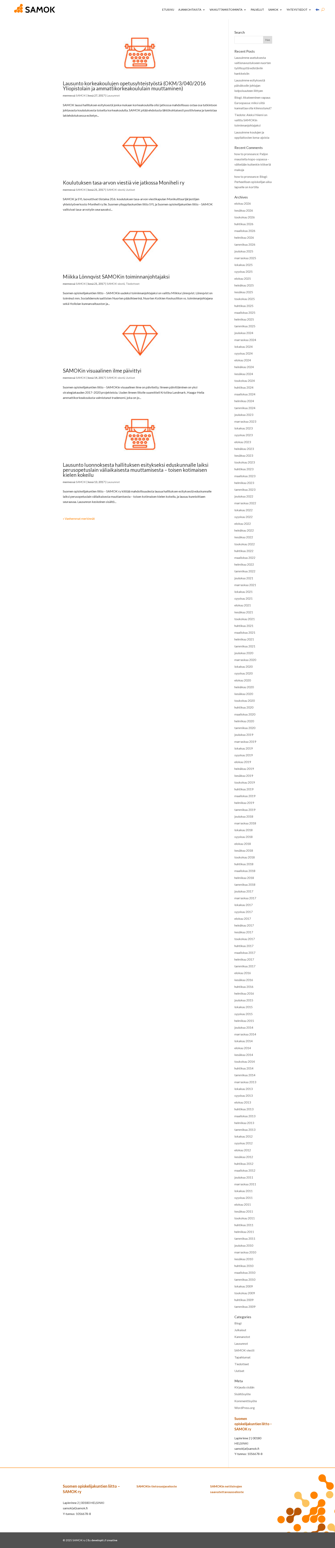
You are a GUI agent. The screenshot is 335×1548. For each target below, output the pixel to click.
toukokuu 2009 (244, 1293)
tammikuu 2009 (244, 1306)
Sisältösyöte (242, 1394)
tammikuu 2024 (244, 408)
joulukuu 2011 (243, 1177)
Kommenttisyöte (245, 1401)
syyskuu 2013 (243, 1095)
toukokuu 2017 (244, 939)
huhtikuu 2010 (243, 1266)
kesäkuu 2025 (243, 292)
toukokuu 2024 (244, 380)
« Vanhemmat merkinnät (79, 518)
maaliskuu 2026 (244, 230)
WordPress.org (244, 1408)
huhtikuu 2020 (243, 707)
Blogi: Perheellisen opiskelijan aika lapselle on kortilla (253, 182)
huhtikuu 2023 (243, 469)
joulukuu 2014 (243, 1027)
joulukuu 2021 (243, 578)
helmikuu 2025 (244, 319)
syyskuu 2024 (243, 353)
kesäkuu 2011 (243, 1211)
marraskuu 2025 (245, 258)
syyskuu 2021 (243, 598)
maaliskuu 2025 (244, 312)
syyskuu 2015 (243, 1014)
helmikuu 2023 (244, 483)
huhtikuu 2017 (243, 946)
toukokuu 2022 (244, 544)
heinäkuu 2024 (244, 367)
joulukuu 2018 (243, 816)
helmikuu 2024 (244, 401)
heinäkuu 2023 (244, 448)
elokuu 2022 (242, 523)
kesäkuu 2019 (243, 775)
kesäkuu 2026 (243, 210)
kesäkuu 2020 (243, 694)
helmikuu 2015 (244, 1020)
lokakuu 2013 (243, 1089)
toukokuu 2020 (244, 700)
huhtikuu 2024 (243, 387)
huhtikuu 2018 (243, 864)
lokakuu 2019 (243, 748)
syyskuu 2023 (243, 435)
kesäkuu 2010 (243, 1259)
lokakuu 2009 (243, 1286)
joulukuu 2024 (243, 333)
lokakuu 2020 (243, 666)
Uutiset (130, 189)
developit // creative (104, 1540)
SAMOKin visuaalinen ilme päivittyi (102, 371)
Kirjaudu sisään (244, 1387)
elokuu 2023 (242, 442)
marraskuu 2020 (245, 660)
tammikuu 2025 (244, 326)
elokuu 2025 (242, 278)
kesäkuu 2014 (243, 1055)
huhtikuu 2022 (243, 551)
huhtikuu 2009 (243, 1300)
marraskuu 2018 (245, 823)
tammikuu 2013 (244, 1129)
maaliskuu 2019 (244, 796)
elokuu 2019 (242, 762)
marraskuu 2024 (245, 340)
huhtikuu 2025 (243, 306)
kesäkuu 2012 (243, 1157)
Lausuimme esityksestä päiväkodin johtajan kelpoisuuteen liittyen (249, 85)
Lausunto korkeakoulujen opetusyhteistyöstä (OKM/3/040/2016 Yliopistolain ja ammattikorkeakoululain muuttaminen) (134, 85)
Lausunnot (113, 95)
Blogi (238, 1323)
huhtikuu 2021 (243, 625)
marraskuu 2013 (245, 1082)
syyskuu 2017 (243, 912)
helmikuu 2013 (244, 1123)
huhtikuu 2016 (243, 986)
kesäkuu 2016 (243, 980)
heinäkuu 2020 (244, 687)
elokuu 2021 (242, 605)
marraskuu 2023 (245, 421)
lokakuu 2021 (243, 591)
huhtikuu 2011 (243, 1225)
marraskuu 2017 (245, 898)
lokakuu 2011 (243, 1191)
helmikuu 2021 (244, 639)
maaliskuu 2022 (244, 557)
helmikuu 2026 (244, 237)
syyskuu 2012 (243, 1143)
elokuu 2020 (242, 680)
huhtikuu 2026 (243, 224)
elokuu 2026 (242, 203)
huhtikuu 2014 (243, 1068)
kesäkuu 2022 (243, 537)
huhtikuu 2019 (243, 789)
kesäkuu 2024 (243, 374)
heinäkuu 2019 (244, 768)
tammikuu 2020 (244, 728)
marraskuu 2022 (245, 503)
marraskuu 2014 (245, 1034)
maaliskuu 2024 (244, 394)
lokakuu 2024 (243, 346)
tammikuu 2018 (244, 884)
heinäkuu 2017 (244, 925)
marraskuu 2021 (245, 585)
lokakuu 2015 (243, 1007)
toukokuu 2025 (244, 299)
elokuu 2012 (242, 1150)
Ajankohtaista (189, 9)
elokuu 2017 (242, 918)
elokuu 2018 (242, 843)
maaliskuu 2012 (244, 1170)
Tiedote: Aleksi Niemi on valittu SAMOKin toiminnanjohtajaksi (250, 120)
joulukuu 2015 (243, 1000)
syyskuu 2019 (243, 755)
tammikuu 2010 (244, 1279)
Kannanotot (242, 1337)
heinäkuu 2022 (244, 530)
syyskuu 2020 (243, 673)
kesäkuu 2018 (243, 850)
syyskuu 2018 (243, 837)
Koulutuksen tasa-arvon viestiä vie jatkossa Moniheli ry (123, 183)
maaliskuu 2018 (244, 871)
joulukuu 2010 (243, 1245)
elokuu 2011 (242, 1204)
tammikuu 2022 (244, 571)
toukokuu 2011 (244, 1218)
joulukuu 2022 (243, 496)
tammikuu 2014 (244, 1075)
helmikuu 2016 (244, 993)
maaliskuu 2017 (244, 952)
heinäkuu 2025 (244, 285)
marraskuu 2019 (245, 741)
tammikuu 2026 (244, 244)
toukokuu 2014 (244, 1061)
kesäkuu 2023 (243, 455)
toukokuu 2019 (244, 782)
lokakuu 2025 (243, 265)
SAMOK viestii (116, 189)
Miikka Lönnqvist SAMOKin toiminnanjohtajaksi (116, 277)
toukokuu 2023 (244, 462)
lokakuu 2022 (243, 510)
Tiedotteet (133, 283)
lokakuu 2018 (243, 830)
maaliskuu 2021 (244, 632)
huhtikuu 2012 (243, 1163)
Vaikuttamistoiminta (226, 9)
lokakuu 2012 (243, 1136)
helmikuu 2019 (244, 802)
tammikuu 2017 (244, 966)
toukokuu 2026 (244, 217)
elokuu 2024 (242, 360)
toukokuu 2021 (244, 619)
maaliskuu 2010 (244, 1272)
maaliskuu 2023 (244, 476)
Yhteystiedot (297, 9)
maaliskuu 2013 (244, 1116)
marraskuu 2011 (245, 1184)
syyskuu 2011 (243, 1197)
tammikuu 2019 (244, 809)
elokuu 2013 (242, 1102)
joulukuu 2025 (243, 251)
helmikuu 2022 (244, 564)
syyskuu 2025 (243, 271)
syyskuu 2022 (243, 517)
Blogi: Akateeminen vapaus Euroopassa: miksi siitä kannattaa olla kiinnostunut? (253, 103)
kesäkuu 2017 (243, 932)
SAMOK (273, 9)
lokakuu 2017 (243, 905)
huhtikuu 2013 (243, 1109)
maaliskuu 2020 (244, 714)
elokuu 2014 (242, 1048)
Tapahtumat (242, 1357)
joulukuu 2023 (243, 414)
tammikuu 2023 (244, 489)
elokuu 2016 (242, 973)
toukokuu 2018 (244, 857)
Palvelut (257, 9)
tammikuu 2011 (244, 1238)
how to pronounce (246, 154)
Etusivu (168, 9)
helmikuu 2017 (244, 959)
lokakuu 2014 (243, 1041)
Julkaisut (240, 1330)
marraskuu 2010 (245, 1252)
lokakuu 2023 (243, 428)
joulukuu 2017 (243, 891)
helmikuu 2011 (244, 1231)
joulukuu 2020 (243, 653)
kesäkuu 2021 (243, 612)
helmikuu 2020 (244, 721)
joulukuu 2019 (243, 734)
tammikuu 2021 (244, 646)
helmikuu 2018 (244, 878)
